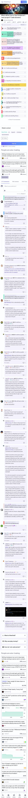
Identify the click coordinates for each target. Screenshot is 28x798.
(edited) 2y (10, 402)
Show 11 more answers (14, 119)
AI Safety (19, 132)
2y (7, 216)
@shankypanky (8, 355)
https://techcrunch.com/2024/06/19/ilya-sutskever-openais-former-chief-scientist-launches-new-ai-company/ (14, 270)
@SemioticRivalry (9, 449)
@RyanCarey (8, 423)
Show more (5, 177)
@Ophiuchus (8, 563)
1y (13, 201)
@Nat (6, 547)
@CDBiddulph (7, 302)
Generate (23, 128)
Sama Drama (4, 132)
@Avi (6, 357)
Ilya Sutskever (5, 134)
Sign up (24, 2)
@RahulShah (8, 448)
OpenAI (13, 132)
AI (9, 132)
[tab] (5, 182)
